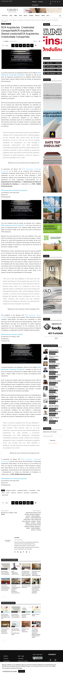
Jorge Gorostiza (53, 350)
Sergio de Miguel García (54, 418)
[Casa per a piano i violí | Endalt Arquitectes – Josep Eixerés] (5, 624)
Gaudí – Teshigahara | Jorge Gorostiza (15, 573)
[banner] (52, 300)
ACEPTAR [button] (21, 671)
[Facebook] (51, 2)
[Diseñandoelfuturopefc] (52, 237)
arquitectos (14, 569)
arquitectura (4, 569)
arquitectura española (22, 490)
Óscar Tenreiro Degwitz (53, 387)
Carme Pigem (32, 490)
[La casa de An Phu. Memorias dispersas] (26, 609)
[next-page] (5, 597)
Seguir (59, 66)
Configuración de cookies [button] (9, 671)
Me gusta (58, 63)
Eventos (46, 256)
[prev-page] (2, 597)
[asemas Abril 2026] (52, 124)
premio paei (26, 492)
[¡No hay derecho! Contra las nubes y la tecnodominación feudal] (15, 624)
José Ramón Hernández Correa (54, 363)
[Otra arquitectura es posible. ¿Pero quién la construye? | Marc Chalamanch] (26, 566)
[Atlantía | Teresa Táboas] (36, 609)
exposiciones (8, 23)
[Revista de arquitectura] (12, 10)
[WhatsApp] (24, 45)
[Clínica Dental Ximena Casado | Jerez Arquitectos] (5, 566)
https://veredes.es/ (18, 539)
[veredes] (2, 41)
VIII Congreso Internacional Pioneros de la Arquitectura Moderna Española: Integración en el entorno (36, 633)
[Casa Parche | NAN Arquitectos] (26, 581)
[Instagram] (55, 2)
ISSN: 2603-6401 (37, 654)
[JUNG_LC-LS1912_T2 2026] (52, 96)
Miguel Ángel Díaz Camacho (54, 369)
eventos (6, 20)
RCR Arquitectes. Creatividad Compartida (14, 190)
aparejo (3, 583)
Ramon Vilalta (5, 495)
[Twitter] (53, 2)
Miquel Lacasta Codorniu (53, 356)
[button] (60, 16)
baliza (33, 583)
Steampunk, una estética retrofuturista (25, 630)
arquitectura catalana (11, 490)
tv (32, 611)
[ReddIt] (31, 45)
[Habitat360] (52, 179)
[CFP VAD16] (52, 273)
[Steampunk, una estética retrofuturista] (26, 624)
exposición (13, 492)
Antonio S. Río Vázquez (53, 393)
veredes (6, 41)
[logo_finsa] (52, 40)
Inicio (2, 20)
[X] (16, 45)
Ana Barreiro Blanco (55, 374)
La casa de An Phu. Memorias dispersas (26, 616)
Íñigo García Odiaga (55, 381)
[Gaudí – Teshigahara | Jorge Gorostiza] (15, 566)
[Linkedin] (57, 2)
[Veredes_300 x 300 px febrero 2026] (52, 209)
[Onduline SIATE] (52, 151)
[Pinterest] (60, 2)
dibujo (3, 492)
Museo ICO (19, 492)
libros (23, 611)
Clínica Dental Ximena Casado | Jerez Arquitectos (5, 573)
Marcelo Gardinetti (54, 399)
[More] (35, 45)
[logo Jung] (52, 32)
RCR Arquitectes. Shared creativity (12, 225)
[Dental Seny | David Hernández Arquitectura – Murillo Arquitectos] (36, 566)
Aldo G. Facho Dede (55, 411)
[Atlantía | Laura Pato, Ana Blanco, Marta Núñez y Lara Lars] (5, 609)
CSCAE (38, 490)
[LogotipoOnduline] (52, 49)
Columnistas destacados (50, 345)
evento (7, 492)
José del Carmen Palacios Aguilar (54, 406)
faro (23, 569)
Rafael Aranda (34, 492)
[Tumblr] (51, 4)
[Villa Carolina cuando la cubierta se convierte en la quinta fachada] (5, 581)
